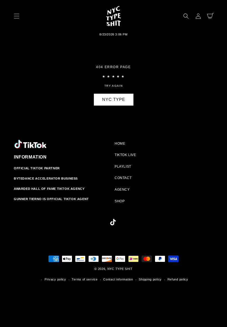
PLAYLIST (123, 166)
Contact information (118, 279)
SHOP (120, 201)
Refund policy (177, 279)
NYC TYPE (113, 99)
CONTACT (123, 178)
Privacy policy (55, 279)
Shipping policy (150, 279)
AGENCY (122, 189)
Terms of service (84, 279)
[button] (17, 16)
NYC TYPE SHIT (120, 268)
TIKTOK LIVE (125, 155)
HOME (120, 143)
